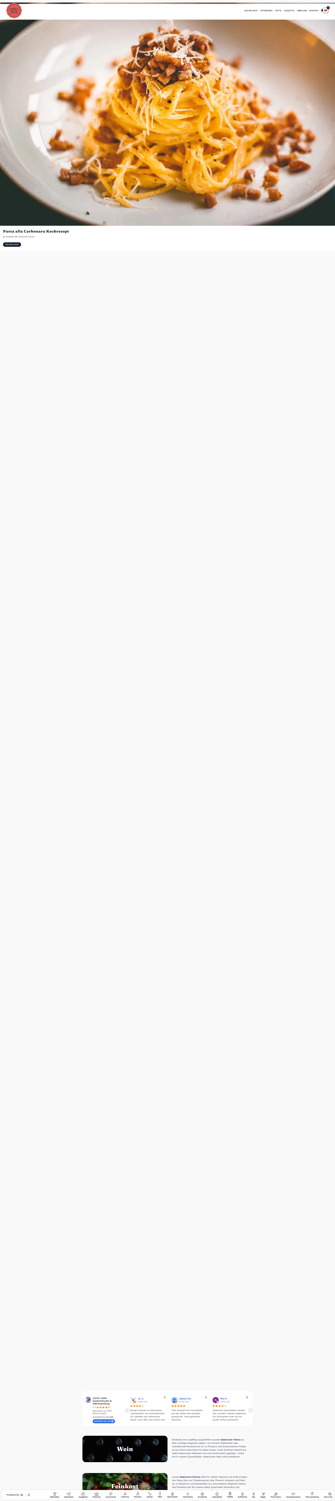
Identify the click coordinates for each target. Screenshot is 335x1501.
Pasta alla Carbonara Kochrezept (36, 234)
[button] (325, 10)
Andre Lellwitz (227, 1401)
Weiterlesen (12, 247)
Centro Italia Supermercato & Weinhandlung (102, 1403)
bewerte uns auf (102, 1423)
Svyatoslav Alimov (147, 1401)
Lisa (181, 1401)
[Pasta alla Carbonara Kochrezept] (167, 116)
